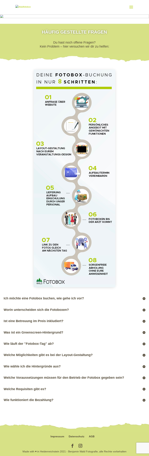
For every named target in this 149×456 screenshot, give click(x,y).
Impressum (57, 436)
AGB (91, 436)
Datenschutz (76, 436)
